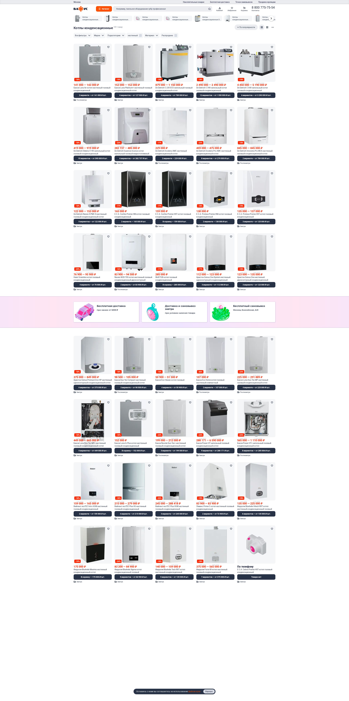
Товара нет (256, 577)
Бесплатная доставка (220, 2)
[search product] (209, 9)
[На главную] (81, 9)
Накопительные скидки (193, 2)
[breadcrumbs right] (271, 18)
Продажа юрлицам (266, 2)
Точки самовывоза (243, 2)
